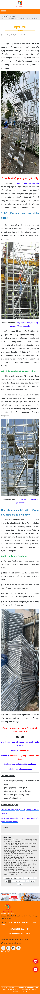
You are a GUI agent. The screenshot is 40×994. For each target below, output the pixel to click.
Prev (20, 878)
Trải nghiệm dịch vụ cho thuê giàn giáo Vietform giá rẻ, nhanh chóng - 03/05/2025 (20, 844)
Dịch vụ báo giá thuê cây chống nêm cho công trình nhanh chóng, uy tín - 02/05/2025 (20, 861)
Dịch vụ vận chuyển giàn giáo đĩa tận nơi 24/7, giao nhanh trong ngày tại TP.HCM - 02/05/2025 (20, 851)
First (15, 878)
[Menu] (3, 11)
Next (32, 881)
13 (27, 881)
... (31, 878)
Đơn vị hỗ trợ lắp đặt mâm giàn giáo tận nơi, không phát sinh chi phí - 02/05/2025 (20, 847)
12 (23, 881)
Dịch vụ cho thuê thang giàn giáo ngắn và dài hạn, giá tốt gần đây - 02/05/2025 (20, 857)
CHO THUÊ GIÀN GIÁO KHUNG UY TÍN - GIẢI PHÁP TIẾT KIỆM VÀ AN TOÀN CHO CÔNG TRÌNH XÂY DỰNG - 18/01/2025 (20, 872)
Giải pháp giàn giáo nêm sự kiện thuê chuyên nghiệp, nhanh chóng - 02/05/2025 (18, 854)
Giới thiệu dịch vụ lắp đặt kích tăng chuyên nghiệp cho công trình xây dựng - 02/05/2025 (20, 864)
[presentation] (4, 897)
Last (20, 884)
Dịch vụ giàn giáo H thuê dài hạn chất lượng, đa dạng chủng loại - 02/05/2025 (19, 868)
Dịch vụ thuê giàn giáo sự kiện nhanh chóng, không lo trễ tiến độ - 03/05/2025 (20, 840)
